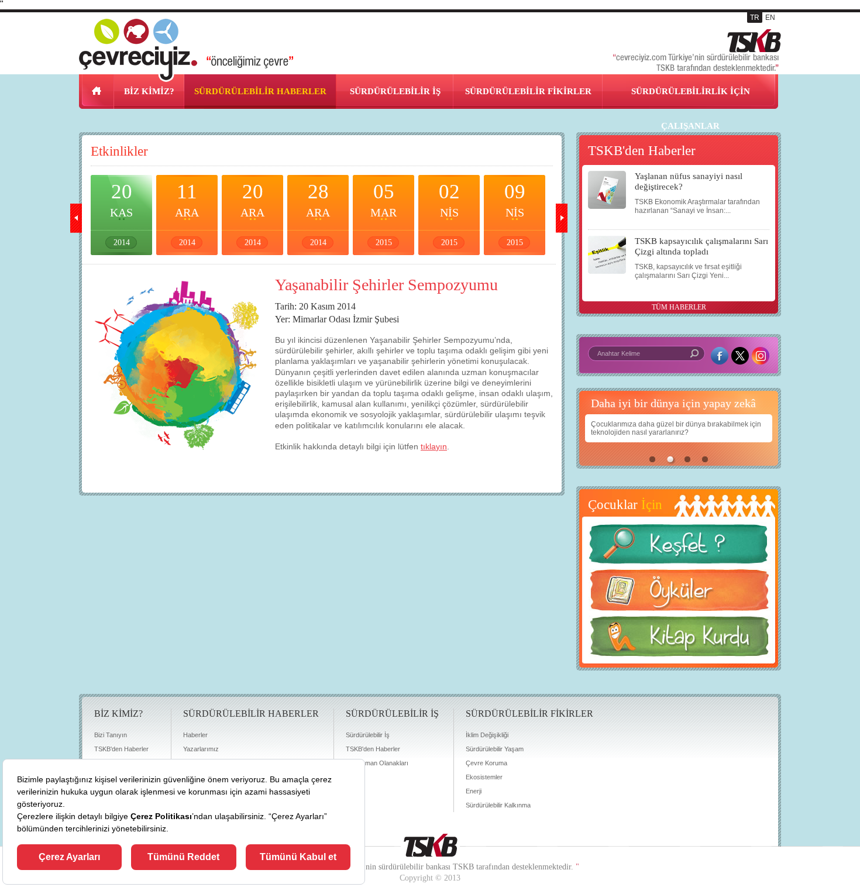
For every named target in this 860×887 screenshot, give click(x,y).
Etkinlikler (119, 151)
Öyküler (678, 594)
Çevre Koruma (486, 762)
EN (770, 17)
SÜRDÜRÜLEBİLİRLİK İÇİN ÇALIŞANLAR (690, 108)
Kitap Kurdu (678, 640)
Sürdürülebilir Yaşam (495, 748)
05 (383, 213)
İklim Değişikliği (487, 734)
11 (187, 213)
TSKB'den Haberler (121, 748)
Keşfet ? (678, 547)
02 (449, 213)
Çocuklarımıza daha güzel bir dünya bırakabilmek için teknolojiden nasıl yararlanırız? (676, 428)
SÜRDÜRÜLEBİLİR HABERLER (260, 91)
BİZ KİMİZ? (149, 91)
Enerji (473, 791)
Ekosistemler (484, 777)
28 (318, 213)
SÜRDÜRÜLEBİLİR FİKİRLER (528, 91)
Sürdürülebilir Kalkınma (498, 805)
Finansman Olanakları (377, 762)
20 (121, 213)
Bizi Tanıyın (110, 734)
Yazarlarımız (201, 748)
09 (514, 213)
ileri (561, 218)
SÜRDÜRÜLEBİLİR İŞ (395, 91)
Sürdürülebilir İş (368, 734)
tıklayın (434, 446)
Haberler (195, 734)
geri (76, 218)
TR (754, 17)
